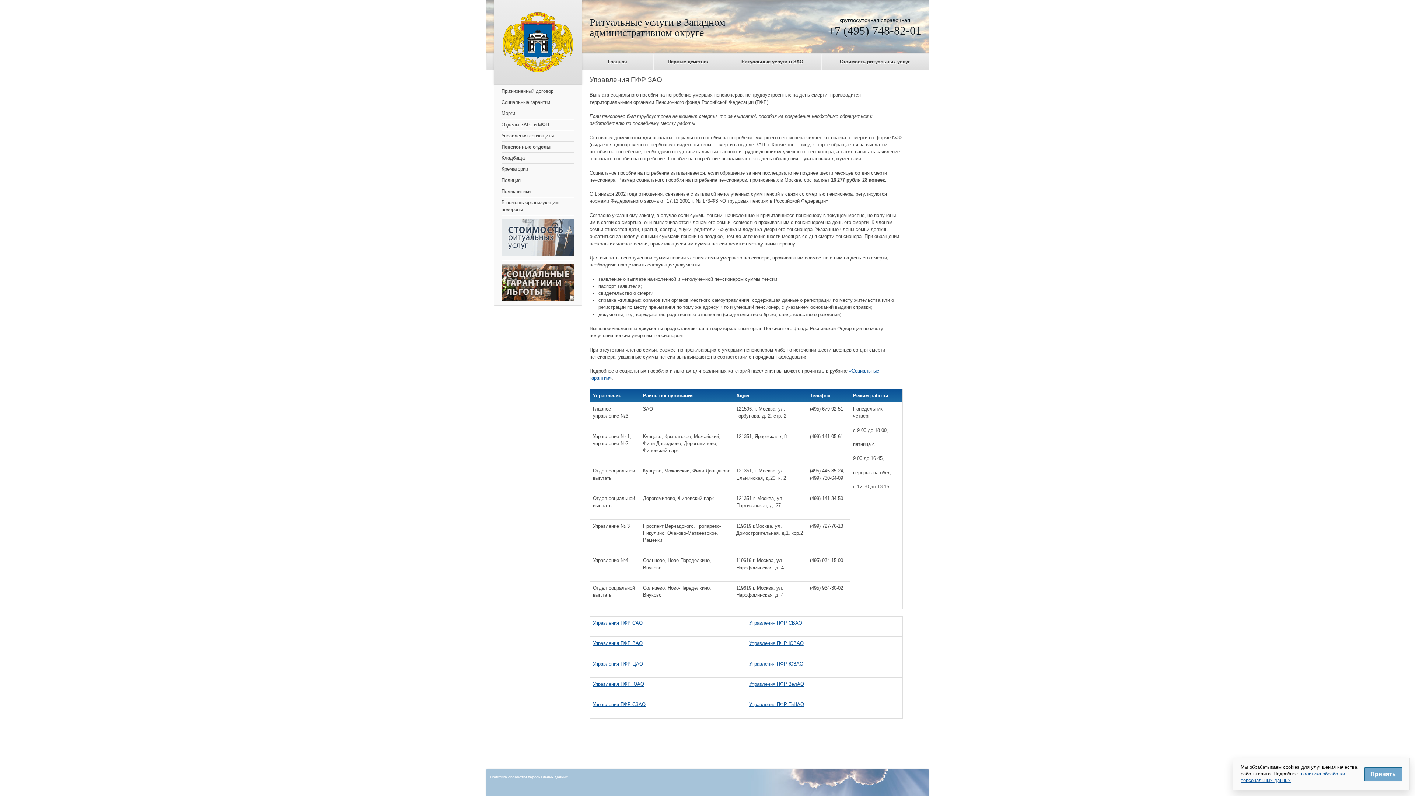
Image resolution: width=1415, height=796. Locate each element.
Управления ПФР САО (618, 623)
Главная (617, 61)
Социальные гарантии (526, 102)
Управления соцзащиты (528, 136)
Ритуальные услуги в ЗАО (772, 61)
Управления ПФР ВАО (618, 643)
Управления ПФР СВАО (775, 623)
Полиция (511, 180)
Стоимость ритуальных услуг (875, 61)
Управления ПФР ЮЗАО (776, 664)
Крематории (515, 169)
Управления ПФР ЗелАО (776, 684)
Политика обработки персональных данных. (529, 777)
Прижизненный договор (527, 91)
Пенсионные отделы (526, 147)
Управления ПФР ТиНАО (776, 704)
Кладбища (513, 158)
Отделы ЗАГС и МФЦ (525, 125)
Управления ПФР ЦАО (618, 664)
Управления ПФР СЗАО (619, 704)
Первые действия (689, 61)
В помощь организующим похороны (530, 206)
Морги (508, 113)
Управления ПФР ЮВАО (776, 643)
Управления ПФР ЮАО (618, 684)
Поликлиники (516, 191)
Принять (1383, 774)
